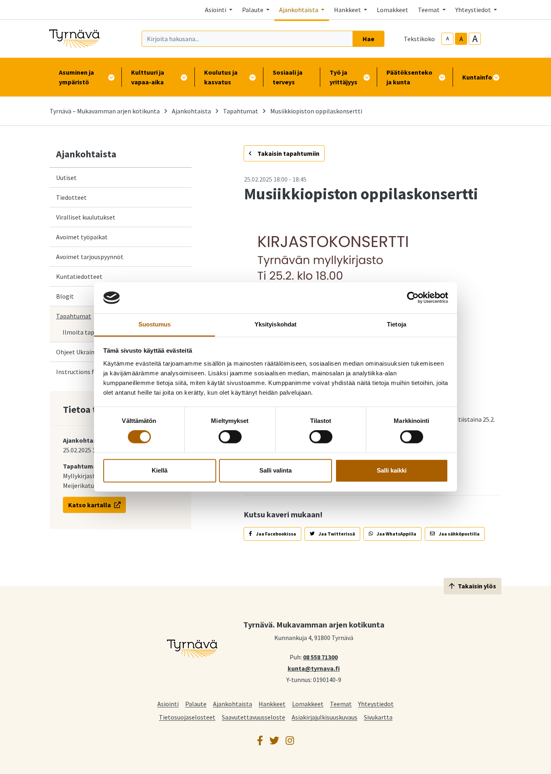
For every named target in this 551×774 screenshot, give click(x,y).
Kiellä (159, 470)
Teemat (341, 703)
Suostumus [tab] (154, 324)
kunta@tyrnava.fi (314, 667)
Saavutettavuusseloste (253, 717)
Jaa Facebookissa (275, 534)
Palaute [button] (253, 10)
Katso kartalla (89, 505)
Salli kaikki (392, 470)
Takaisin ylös (477, 586)
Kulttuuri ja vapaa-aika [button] (147, 77)
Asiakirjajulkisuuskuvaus (324, 717)
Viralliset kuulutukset (85, 217)
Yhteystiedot (376, 703)
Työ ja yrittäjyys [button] (343, 77)
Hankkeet (272, 703)
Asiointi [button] (216, 10)
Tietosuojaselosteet (187, 717)
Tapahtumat (240, 111)
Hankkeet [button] (348, 10)
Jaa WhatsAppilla (396, 534)
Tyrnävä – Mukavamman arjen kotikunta (105, 111)
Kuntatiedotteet (79, 276)
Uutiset (66, 178)
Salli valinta (275, 470)
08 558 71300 (320, 656)
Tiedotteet (71, 197)
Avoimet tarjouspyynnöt (89, 257)
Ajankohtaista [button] (299, 10)
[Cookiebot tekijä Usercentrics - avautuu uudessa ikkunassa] (413, 298)
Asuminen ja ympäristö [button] (76, 77)
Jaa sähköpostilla (459, 534)
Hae (368, 39)
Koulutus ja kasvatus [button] (221, 77)
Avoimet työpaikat (82, 237)
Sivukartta (378, 717)
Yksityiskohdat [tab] (275, 324)
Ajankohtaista (191, 111)
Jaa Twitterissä (336, 534)
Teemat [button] (429, 10)
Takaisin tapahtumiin (287, 153)
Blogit (65, 296)
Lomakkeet (392, 10)
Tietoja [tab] (396, 324)
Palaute (196, 703)
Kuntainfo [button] (477, 77)
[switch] (230, 437)
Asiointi (168, 703)
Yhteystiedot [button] (473, 10)
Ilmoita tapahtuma (89, 332)
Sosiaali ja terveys (288, 77)
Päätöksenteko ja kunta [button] (409, 77)
